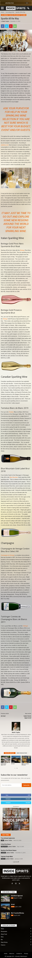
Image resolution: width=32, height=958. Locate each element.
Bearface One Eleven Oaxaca (8, 850)
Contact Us (19, 953)
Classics (3, 858)
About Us (11, 953)
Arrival (3, 716)
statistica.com (5, 145)
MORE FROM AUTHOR (22, 753)
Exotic (13, 762)
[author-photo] (16, 726)
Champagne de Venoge (7, 555)
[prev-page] (15, 768)
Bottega (22, 250)
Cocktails (3, 852)
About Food (4, 934)
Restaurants (4, 931)
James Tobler (8, 840)
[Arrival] (16, 759)
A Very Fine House (6, 844)
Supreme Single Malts (7, 856)
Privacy (26, 953)
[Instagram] (16, 883)
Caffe (2, 840)
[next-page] (17, 768)
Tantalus (11, 412)
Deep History (4, 846)
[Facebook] (2, 26)
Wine (24, 15)
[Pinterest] (11, 26)
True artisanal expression (8, 838)
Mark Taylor (5, 21)
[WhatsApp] (15, 26)
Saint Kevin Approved (27, 717)
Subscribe (26, 785)
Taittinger (25, 626)
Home (2, 12)
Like (29, 795)
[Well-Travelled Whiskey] (26, 759)
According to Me (10, 12)
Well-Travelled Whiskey (25, 764)
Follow (28, 799)
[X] (7, 26)
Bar (2, 762)
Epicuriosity (17, 15)
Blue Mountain (14, 477)
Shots (2, 928)
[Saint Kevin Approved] (5, 759)
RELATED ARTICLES (9, 753)
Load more (15, 862)
